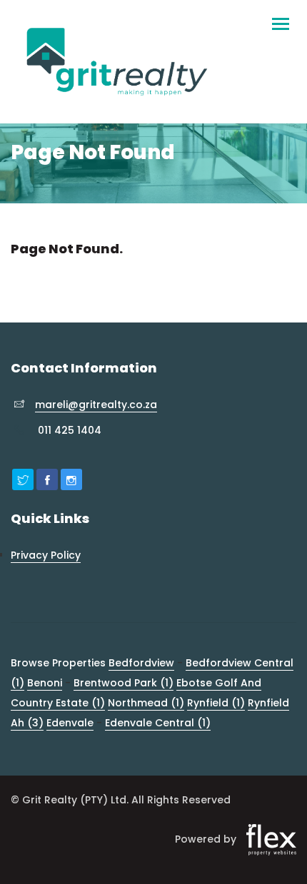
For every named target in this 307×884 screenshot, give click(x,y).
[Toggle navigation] (280, 18)
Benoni (44, 683)
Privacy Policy (46, 555)
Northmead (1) (146, 703)
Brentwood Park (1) (123, 683)
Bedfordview (141, 663)
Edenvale (70, 723)
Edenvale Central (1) (158, 723)
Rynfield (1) (216, 703)
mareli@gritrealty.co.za (96, 404)
